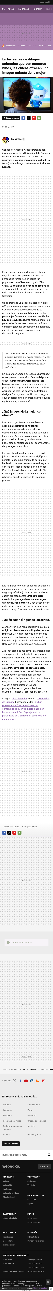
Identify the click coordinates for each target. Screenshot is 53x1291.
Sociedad (31, 1126)
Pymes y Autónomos (35, 1241)
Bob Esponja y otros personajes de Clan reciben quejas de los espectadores (24, 715)
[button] (17, 139)
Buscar (49, 1154)
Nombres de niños (29, 1069)
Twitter (29, 118)
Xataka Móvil (8, 1185)
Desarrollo (32, 1115)
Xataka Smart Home (11, 1193)
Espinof (30, 1204)
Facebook (23, 118)
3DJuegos (31, 1181)
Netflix (40, 46)
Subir (42, 1166)
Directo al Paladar (10, 1218)
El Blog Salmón (33, 1237)
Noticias (7, 1104)
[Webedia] (46, 2)
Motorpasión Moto (34, 1222)
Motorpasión (32, 1218)
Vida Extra (31, 1185)
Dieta (22, 46)
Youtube (26, 1080)
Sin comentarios (12, 118)
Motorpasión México (35, 1271)
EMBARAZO (24, 9)
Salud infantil (33, 1104)
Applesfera (7, 1189)
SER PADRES (8, 9)
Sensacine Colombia (35, 1267)
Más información (40, 1288)
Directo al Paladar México (13, 1271)
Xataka (6, 1181)
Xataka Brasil (8, 1263)
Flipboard (34, 118)
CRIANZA (37, 9)
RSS (37, 1080)
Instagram (32, 1080)
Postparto (7, 1115)
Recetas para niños (12, 1121)
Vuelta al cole (11, 46)
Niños (31, 46)
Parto (30, 1110)
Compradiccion (9, 1245)
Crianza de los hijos (36, 1121)
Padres (6, 1134)
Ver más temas (11, 1144)
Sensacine (31, 1200)
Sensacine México (34, 1263)
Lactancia (7, 1110)
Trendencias (8, 1237)
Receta (49, 46)
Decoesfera (8, 1241)
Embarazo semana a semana (12, 1127)
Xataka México (9, 1259)
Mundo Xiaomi (9, 1197)
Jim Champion (19, 698)
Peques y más (30, 826)
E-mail (39, 118)
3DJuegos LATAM (34, 1259)
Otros (16, 826)
